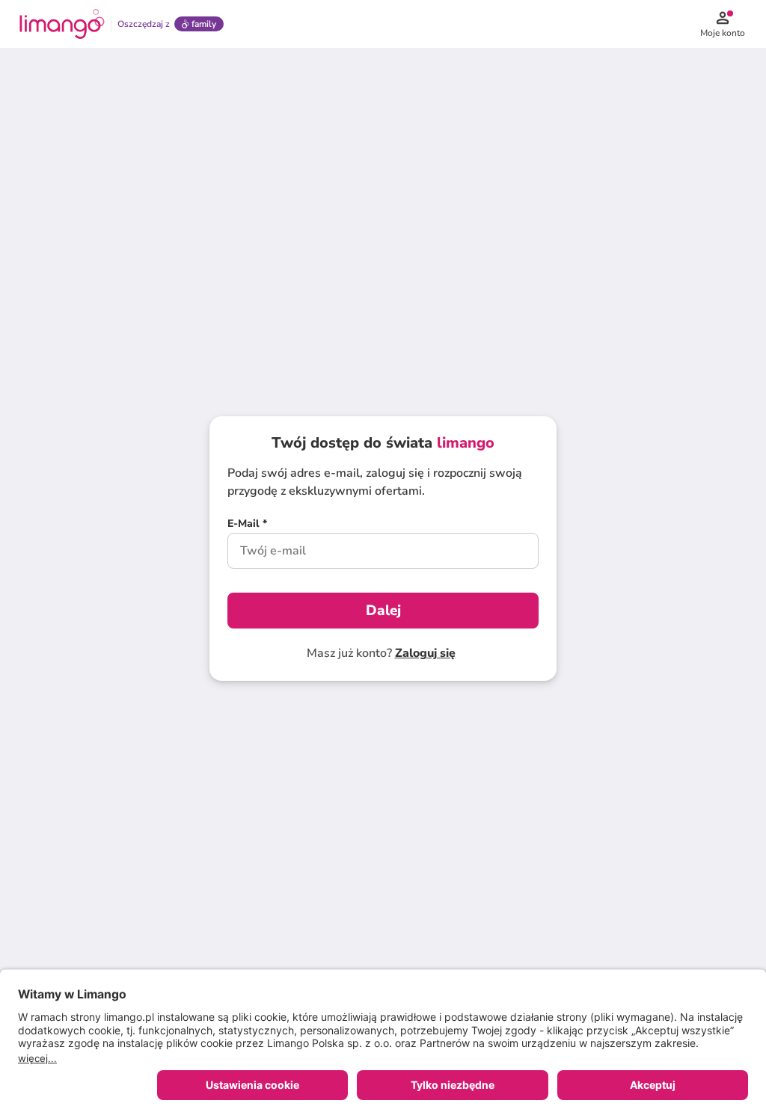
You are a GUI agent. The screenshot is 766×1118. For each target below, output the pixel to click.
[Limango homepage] (62, 24)
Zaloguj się (425, 653)
